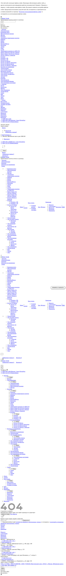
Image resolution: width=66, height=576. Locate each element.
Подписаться (26, 520)
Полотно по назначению (17, 432)
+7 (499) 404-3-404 (6, 119)
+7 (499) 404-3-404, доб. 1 (8, 540)
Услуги (3, 527)
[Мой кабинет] (1, 356)
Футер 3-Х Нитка (18, 423)
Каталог (9, 378)
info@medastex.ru (6, 135)
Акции (2, 526)
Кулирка (16, 415)
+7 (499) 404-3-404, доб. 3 (8, 552)
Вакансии (3, 535)
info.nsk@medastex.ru (7, 559)
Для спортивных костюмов (21, 457)
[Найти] (2, 23)
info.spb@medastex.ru (7, 553)
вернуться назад (5, 514)
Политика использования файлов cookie (30, 11)
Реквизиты (4, 538)
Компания (10, 492)
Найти (2, 568)
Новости (3, 532)
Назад (10, 377)
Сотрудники (4, 533)
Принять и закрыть (58, 287)
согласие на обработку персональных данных (28, 522)
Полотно (12, 392)
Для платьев (17, 446)
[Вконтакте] (4, 146)
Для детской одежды (19, 438)
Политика (3, 536)
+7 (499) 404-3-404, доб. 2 (8, 546)
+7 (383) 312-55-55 (9, 143)
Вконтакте (7, 139)
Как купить (10, 482)
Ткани (12, 470)
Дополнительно (14, 383)
